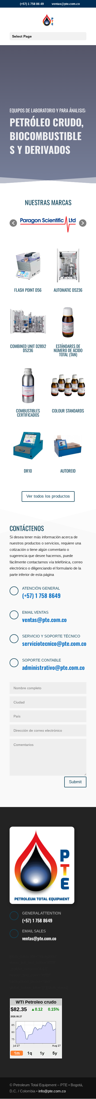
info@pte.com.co (52, 1091)
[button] (13, 223)
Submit (75, 782)
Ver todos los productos (48, 496)
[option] (48, 223)
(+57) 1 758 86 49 (32, 4)
